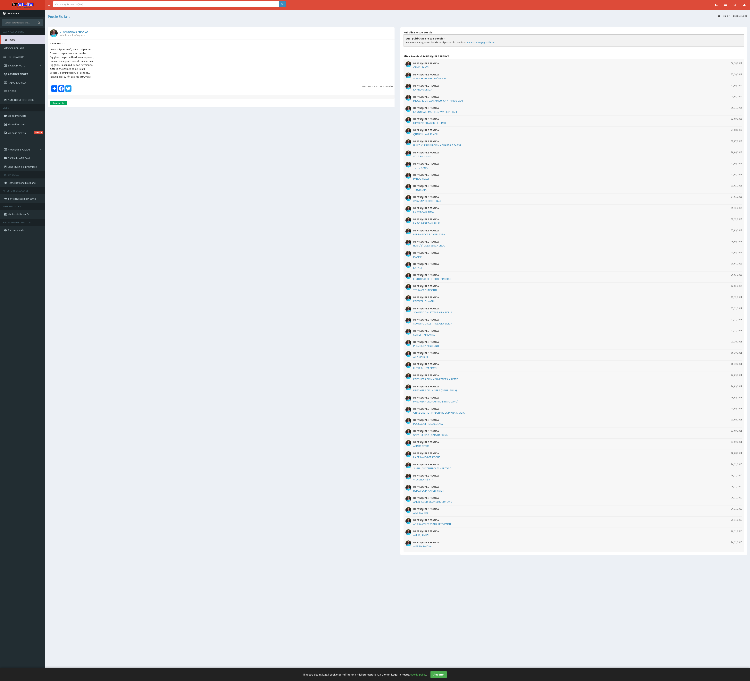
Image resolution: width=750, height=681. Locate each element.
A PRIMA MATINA (422, 546)
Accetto (438, 674)
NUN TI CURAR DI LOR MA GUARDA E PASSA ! (437, 145)
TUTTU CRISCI (421, 167)
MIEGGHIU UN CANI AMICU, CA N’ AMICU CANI (438, 100)
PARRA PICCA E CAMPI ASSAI (429, 234)
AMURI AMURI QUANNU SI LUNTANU (432, 502)
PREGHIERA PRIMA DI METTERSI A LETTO (435, 379)
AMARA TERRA (421, 446)
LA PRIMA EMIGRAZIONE (426, 457)
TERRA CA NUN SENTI (425, 290)
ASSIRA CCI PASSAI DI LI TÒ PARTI (432, 524)
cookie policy (418, 674)
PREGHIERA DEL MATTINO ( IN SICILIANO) (435, 401)
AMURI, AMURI (421, 535)
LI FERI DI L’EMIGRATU (425, 368)
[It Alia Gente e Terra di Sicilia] (22, 5)
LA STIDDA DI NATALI (424, 212)
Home (724, 15)
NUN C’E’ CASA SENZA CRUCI (429, 245)
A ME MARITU (420, 513)
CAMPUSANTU (421, 67)
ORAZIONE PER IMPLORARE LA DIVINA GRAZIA (439, 412)
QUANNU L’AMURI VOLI (425, 134)
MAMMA (417, 256)
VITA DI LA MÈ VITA (423, 479)
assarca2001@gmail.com (480, 42)
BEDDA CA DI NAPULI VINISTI (428, 490)
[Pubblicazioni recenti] (725, 5)
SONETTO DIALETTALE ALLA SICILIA (432, 312)
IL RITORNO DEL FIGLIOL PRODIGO (432, 279)
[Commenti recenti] (735, 5)
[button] (49, 5)
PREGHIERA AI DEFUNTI (426, 346)
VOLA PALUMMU (422, 156)
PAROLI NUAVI (421, 178)
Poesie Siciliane (59, 16)
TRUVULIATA (420, 190)
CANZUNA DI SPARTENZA (427, 201)
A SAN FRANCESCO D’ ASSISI (429, 78)
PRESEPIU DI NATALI (424, 301)
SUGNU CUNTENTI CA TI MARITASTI (432, 468)
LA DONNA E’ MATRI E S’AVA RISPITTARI (435, 112)
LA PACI (417, 268)
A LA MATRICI (420, 357)
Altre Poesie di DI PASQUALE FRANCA (426, 56)
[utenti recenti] (716, 5)
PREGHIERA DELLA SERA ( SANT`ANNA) (435, 390)
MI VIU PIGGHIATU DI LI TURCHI (429, 123)
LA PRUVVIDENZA (422, 89)
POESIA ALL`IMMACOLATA (428, 424)
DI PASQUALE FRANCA (74, 31)
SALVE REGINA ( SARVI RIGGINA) (430, 435)
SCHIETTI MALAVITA (424, 334)
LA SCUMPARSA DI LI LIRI (426, 223)
